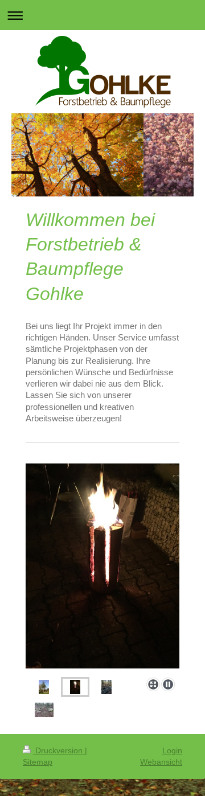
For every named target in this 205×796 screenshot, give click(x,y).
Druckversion (59, 750)
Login (172, 750)
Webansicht (161, 761)
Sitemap (37, 761)
